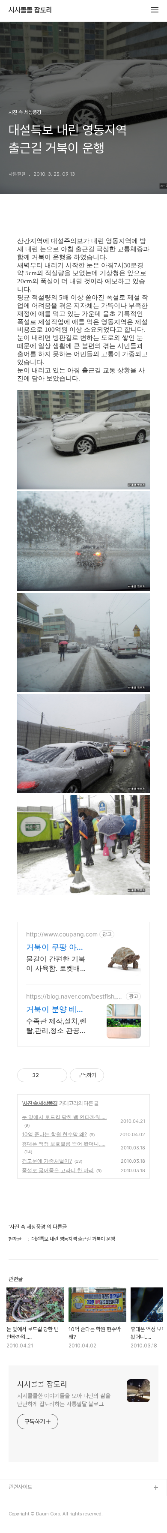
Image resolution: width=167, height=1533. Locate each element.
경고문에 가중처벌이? (47, 1161)
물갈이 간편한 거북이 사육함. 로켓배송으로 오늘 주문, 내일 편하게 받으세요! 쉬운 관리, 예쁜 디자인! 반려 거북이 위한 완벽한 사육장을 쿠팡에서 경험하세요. (57, 963)
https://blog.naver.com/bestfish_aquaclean (75, 996)
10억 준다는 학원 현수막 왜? (54, 1134)
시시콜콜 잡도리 (30, 10)
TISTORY (21, 1502)
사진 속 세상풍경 (40, 1103)
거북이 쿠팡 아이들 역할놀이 (55, 947)
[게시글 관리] (57, 1075)
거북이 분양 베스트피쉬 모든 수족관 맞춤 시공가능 (55, 1009)
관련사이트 (20, 1487)
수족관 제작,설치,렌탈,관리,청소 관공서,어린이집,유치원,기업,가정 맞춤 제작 (57, 1026)
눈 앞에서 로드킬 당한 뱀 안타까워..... (64, 1117)
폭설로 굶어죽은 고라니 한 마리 (58, 1170)
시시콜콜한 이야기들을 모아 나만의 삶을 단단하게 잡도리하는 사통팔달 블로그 (63, 1399)
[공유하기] (47, 1075)
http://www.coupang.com (62, 934)
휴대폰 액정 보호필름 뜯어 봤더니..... (63, 1143)
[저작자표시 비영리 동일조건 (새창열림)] (115, 1075)
